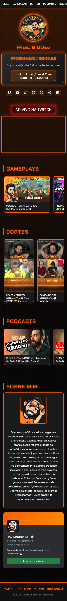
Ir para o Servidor (33, 561)
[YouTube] (17, 92)
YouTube (24, 589)
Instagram (55, 589)
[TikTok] (25, 92)
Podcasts (49, 3)
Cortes (35, 3)
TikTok (39, 589)
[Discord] (57, 92)
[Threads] (49, 92)
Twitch (9, 589)
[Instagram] (33, 92)
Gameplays (20, 3)
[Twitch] (9, 92)
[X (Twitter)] (41, 92)
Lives (6, 3)
